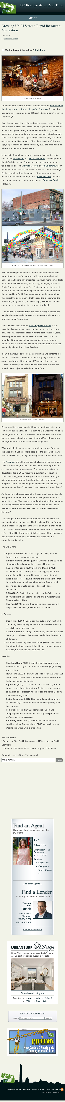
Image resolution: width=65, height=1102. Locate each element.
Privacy (43, 1089)
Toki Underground (49, 166)
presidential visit (43, 176)
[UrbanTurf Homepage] (16, 12)
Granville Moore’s (29, 166)
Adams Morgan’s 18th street (34, 109)
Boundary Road (50, 180)
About (8, 1089)
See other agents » (32, 883)
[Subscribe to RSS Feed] (62, 1089)
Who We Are (16, 1089)
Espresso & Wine (40, 325)
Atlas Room (18, 158)
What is (44, 998)
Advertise (35, 1089)
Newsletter (26, 1089)
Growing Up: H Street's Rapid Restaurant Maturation (32, 27)
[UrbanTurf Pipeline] (32, 1055)
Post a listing (42, 1001)
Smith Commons (37, 158)
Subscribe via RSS (54, 1089)
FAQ (28, 1001)
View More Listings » (32, 993)
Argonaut (10, 462)
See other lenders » (32, 929)
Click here (39, 50)
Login (29, 998)
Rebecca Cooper (11, 38)
